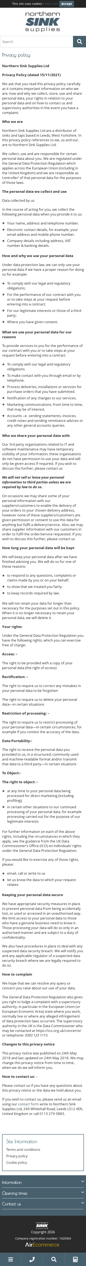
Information (12, 1182)
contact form (28, 1104)
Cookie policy (16, 1162)
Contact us (11, 1203)
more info (51, 4)
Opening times (14, 1193)
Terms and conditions (23, 1149)
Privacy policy (17, 1156)
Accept (66, 4)
